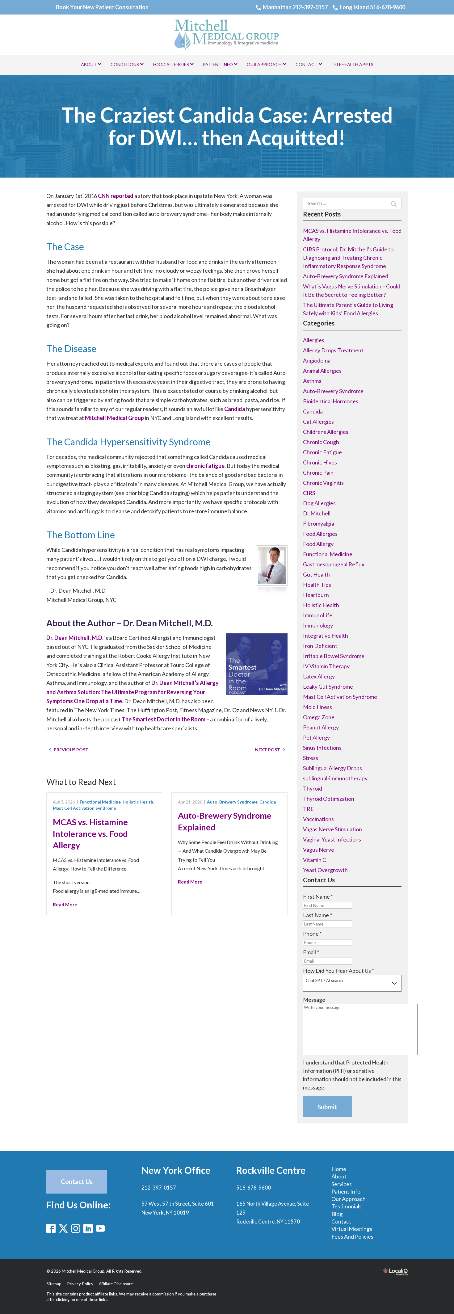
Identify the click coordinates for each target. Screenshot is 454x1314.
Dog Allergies (319, 503)
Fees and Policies (352, 1236)
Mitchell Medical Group (114, 417)
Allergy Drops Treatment (333, 350)
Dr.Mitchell (316, 513)
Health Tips (317, 584)
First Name (318, 896)
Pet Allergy (316, 737)
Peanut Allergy (321, 727)
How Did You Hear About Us (338, 970)
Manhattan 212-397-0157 (295, 7)
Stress (310, 757)
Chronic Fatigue (322, 452)
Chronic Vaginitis (323, 482)
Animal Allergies (322, 370)
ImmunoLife (317, 615)
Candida (234, 408)
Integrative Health (325, 635)
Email (311, 952)
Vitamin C (314, 859)
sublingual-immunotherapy (335, 778)
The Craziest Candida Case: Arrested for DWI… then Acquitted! (227, 126)
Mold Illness (317, 706)
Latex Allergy (319, 676)
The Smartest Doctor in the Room (163, 719)
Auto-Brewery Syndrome (232, 802)
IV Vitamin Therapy (326, 666)
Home (338, 1168)
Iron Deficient (320, 645)
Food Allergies (320, 533)
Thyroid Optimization (328, 798)
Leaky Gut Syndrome (328, 686)
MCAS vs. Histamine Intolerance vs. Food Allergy (90, 833)
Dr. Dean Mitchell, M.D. (74, 637)
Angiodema (316, 360)
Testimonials (346, 1206)
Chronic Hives (320, 462)
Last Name (317, 915)
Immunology (318, 625)
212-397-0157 (158, 1187)
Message (314, 999)
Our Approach (348, 1198)
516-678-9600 (253, 1187)
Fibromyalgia (318, 523)
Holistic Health (138, 802)
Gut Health (316, 574)
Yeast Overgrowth (325, 870)
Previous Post (71, 749)
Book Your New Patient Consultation (102, 7)
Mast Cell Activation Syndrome (84, 808)
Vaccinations (318, 819)
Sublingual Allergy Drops (332, 768)
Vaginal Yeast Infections (332, 839)
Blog (337, 1214)
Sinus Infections (322, 747)
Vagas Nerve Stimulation (332, 829)
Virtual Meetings (351, 1228)
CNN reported (115, 195)
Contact (341, 1221)
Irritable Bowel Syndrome (333, 656)
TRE (308, 808)
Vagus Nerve (318, 849)
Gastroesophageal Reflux (333, 564)
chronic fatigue (205, 465)
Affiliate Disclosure (116, 1283)
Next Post (267, 749)
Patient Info (345, 1191)
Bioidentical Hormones (330, 401)
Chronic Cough (321, 442)
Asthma (312, 380)
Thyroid (312, 788)
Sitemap (53, 1283)
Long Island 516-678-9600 (372, 7)
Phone (312, 933)
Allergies (313, 340)
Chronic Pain (318, 472)
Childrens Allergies (325, 431)
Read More (65, 904)
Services (341, 1184)
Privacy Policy (80, 1283)
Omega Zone (318, 717)
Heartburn (316, 594)
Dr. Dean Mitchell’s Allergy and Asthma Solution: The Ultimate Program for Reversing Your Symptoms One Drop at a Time (132, 691)
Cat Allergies (318, 421)
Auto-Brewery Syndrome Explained (345, 276)
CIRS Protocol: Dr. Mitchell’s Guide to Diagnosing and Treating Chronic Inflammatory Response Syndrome (348, 257)
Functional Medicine (100, 802)
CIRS (309, 492)
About (339, 1176)
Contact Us (77, 1181)
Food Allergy (318, 543)
